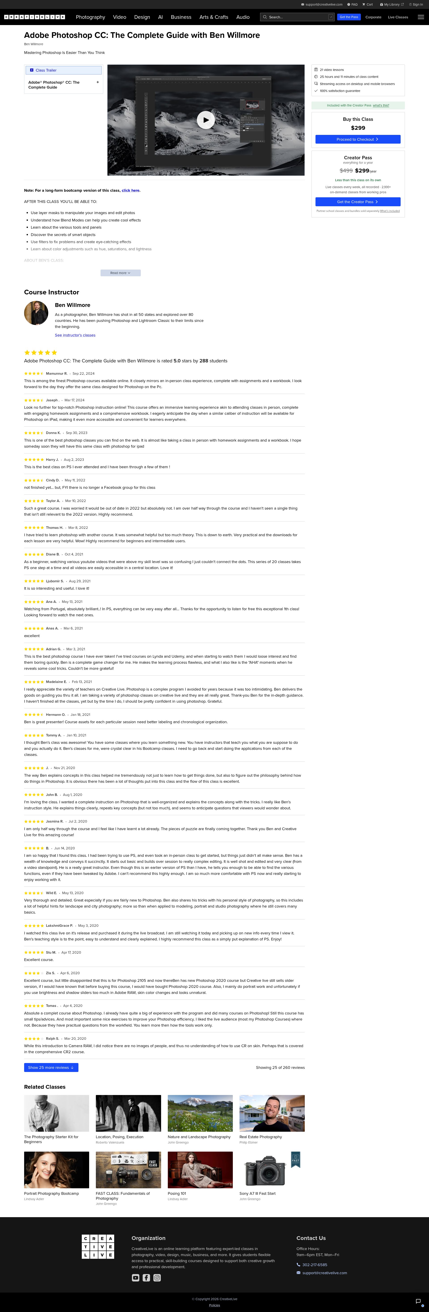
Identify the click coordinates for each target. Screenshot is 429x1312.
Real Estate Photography (261, 1137)
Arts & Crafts (214, 17)
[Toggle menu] (421, 17)
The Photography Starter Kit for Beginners (51, 1139)
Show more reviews (49, 1067)
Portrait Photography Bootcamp (51, 1193)
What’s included (390, 211)
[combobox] (297, 17)
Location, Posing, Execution (119, 1137)
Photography (90, 17)
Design (142, 17)
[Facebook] (146, 1278)
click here (130, 190)
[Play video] (206, 120)
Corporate (373, 17)
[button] (418, 1301)
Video (119, 17)
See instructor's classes (75, 335)
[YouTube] (136, 1278)
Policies (214, 1305)
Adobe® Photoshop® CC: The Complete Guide (54, 84)
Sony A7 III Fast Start (257, 1193)
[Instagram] (157, 1278)
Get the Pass (349, 17)
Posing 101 (177, 1193)
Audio (243, 17)
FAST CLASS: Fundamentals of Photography (123, 1196)
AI (160, 17)
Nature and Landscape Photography (199, 1137)
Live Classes (398, 17)
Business (181, 17)
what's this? (381, 105)
